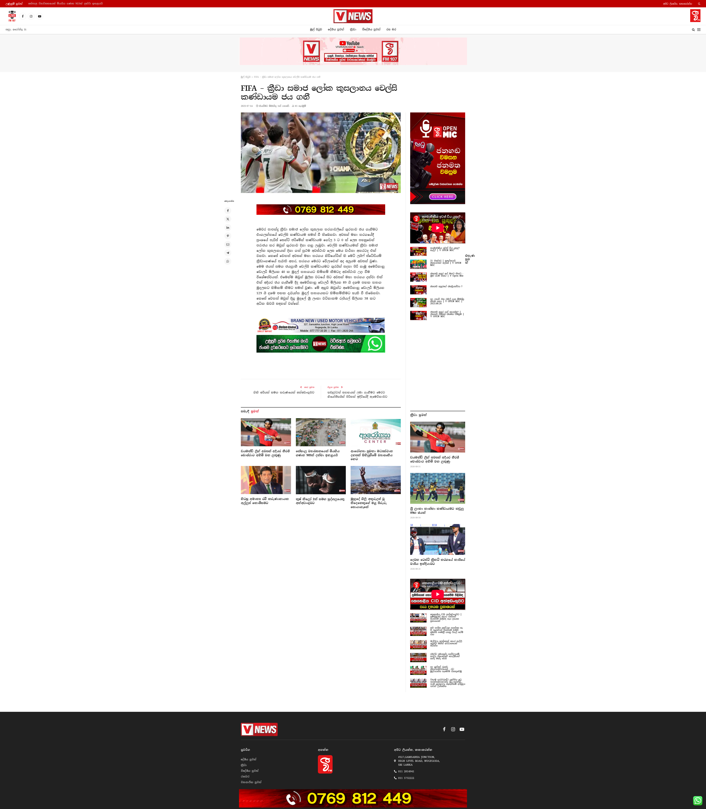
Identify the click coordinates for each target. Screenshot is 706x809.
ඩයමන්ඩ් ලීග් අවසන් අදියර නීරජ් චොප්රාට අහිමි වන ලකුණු (265, 453)
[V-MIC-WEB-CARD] (437, 158)
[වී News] (353, 16)
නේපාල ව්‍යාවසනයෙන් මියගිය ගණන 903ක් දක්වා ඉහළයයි (318, 453)
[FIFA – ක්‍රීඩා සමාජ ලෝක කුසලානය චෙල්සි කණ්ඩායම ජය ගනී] (321, 152)
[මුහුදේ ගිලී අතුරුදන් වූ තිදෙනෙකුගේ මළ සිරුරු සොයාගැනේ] (376, 480)
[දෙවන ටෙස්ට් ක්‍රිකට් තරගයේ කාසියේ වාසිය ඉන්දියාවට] (437, 539)
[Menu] (698, 30)
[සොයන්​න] (693, 30)
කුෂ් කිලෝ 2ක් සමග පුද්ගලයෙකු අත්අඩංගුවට (320, 501)
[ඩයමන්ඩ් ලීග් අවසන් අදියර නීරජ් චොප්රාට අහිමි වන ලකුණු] (266, 432)
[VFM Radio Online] (11, 16)
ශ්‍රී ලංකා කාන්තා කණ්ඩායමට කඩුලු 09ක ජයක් (436, 511)
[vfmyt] (353, 51)
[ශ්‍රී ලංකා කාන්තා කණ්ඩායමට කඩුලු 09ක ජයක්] (437, 488)
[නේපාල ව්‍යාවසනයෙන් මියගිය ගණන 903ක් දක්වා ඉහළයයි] (321, 432)
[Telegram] (227, 252)
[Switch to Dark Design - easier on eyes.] (698, 3)
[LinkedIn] (227, 227)
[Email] (227, 244)
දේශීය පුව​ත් (336, 29)
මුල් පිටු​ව (246, 77)
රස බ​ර (391, 29)
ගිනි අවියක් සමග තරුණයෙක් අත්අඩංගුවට (283, 392)
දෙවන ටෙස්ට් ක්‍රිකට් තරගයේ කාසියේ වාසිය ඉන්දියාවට (437, 562)
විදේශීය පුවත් (371, 29)
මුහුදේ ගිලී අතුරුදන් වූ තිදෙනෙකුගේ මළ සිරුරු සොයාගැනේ (368, 503)
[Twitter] (227, 219)
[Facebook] (227, 210)
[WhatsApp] (227, 261)
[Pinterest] (227, 235)
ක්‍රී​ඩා (353, 29)
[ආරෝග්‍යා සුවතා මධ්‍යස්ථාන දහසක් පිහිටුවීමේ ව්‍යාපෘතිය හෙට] (376, 432)
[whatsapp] (320, 344)
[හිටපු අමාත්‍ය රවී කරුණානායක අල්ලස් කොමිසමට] (266, 480)
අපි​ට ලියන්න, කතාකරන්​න (677, 3)
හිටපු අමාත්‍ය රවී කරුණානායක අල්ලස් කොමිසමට (265, 501)
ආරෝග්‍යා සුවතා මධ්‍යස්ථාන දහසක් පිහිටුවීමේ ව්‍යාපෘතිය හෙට (67, 3)
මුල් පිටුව (316, 29)
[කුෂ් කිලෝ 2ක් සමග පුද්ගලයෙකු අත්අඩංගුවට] (321, 480)
